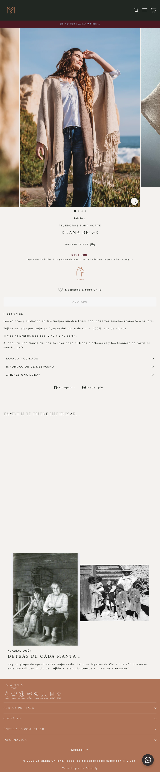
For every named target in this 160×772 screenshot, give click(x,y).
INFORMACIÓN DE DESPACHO (30, 366)
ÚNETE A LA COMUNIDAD (24, 729)
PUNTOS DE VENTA (19, 708)
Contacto (12, 718)
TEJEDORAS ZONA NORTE (80, 225)
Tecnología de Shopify (80, 768)
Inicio (78, 218)
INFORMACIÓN (15, 740)
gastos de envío (70, 259)
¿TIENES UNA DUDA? (23, 374)
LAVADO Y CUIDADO (22, 358)
